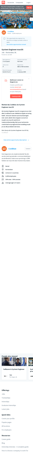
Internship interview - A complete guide (15, 447)
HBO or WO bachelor (23, 66)
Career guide (6, 439)
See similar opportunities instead (16, 44)
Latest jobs (5, 409)
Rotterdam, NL (11, 52)
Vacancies (11, 2)
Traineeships (6, 398)
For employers (6, 430)
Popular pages (6, 422)
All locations (6, 426)
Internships (5, 401)
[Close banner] (28, 78)
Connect (28, 148)
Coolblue (11, 31)
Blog (3, 443)
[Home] (3, 2)
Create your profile (8, 418)
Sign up (29, 7)
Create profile (16, 96)
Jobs (3, 394)
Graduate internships (9, 405)
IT (3, 66)
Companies (19, 2)
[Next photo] (29, 19)
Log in (28, 2)
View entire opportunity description (15, 140)
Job (3, 52)
